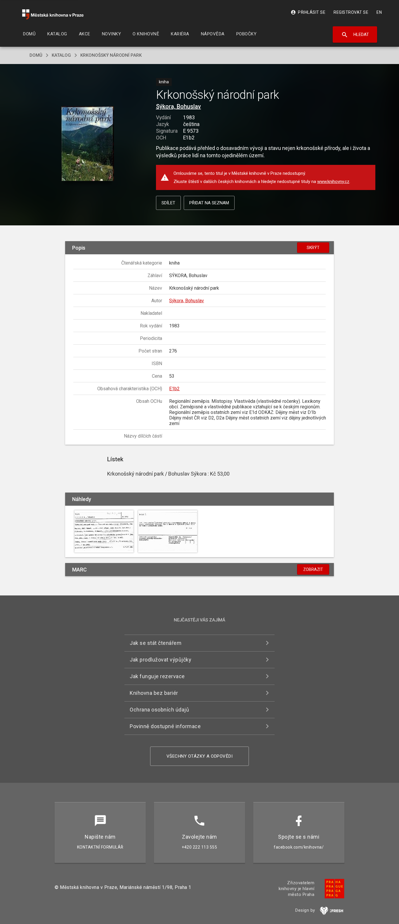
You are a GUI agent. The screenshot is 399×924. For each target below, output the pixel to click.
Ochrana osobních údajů (159, 710)
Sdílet (168, 202)
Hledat (355, 34)
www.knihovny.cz (333, 181)
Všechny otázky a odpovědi (199, 756)
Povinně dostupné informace (165, 726)
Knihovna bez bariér (154, 693)
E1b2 (174, 388)
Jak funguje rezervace (157, 676)
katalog (61, 55)
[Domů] (53, 14)
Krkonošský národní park (111, 55)
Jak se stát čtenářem (155, 643)
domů (36, 55)
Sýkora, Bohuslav (178, 106)
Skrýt (313, 247)
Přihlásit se (308, 12)
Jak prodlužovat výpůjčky (160, 660)
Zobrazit (313, 569)
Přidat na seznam (209, 202)
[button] (87, 144)
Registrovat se (351, 12)
